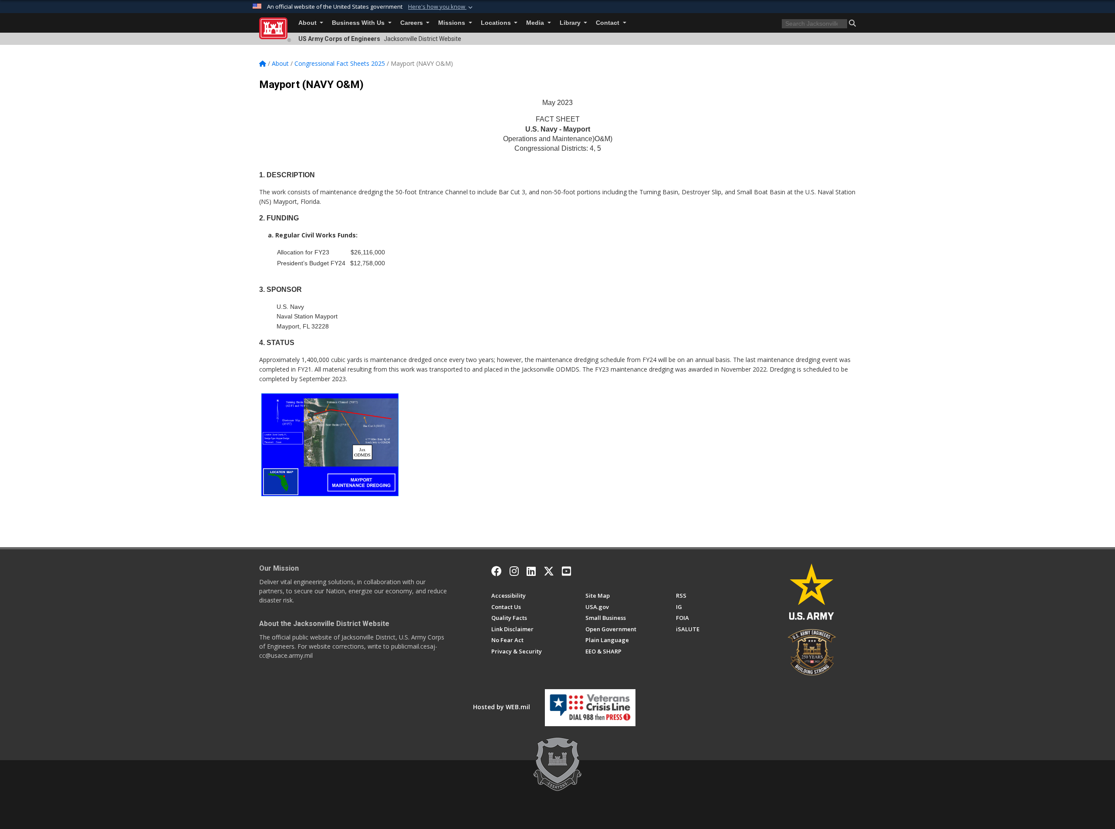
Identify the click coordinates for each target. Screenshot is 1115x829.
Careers (412, 23)
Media (536, 23)
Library (571, 23)
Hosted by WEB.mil (501, 707)
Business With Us (359, 23)
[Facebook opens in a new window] (496, 571)
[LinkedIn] (531, 571)
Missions (452, 23)
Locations (497, 23)
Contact (608, 23)
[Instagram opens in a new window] (514, 571)
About (308, 23)
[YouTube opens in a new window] (566, 571)
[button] (441, 7)
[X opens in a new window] (549, 571)
